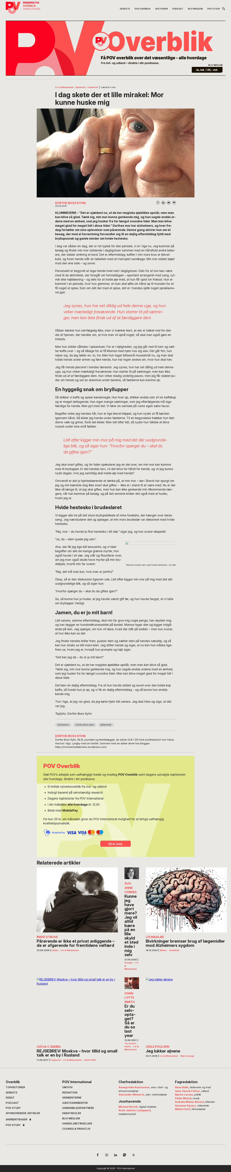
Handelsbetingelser (77, 1123)
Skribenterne (72, 1097)
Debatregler (71, 1113)
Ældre (163, 950)
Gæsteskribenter (75, 1102)
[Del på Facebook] (158, 203)
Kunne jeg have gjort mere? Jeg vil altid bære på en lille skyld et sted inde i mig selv (131, 925)
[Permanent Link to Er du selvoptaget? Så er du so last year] (131, 983)
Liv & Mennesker (64, 87)
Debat (55, 950)
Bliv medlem (71, 1118)
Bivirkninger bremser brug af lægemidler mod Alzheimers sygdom (185, 943)
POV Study (13, 1108)
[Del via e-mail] (169, 203)
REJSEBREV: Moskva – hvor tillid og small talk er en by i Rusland (77, 1053)
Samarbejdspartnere (78, 1108)
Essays (128, 962)
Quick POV (90, 1060)
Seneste (11, 1092)
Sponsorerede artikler (23, 1113)
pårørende (105, 724)
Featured (93, 87)
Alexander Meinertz (131, 1094)
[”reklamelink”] (115, 48)
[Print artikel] (174, 203)
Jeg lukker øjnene (163, 1051)
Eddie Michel (183, 1098)
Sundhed (174, 950)
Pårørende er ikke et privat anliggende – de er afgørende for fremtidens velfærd (75, 943)
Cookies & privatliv (76, 1128)
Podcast (12, 1102)
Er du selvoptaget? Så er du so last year (130, 1020)
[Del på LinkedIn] (163, 203)
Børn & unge (187, 1056)
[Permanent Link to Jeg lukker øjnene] (186, 1009)
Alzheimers (63, 724)
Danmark (81, 87)
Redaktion (69, 1092)
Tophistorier (15, 1087)
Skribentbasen (16, 1119)
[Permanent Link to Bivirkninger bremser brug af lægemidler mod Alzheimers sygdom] (186, 899)
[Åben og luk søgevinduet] (223, 9)
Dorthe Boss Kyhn (85, 724)
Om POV (67, 1087)
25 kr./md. (115, 844)
